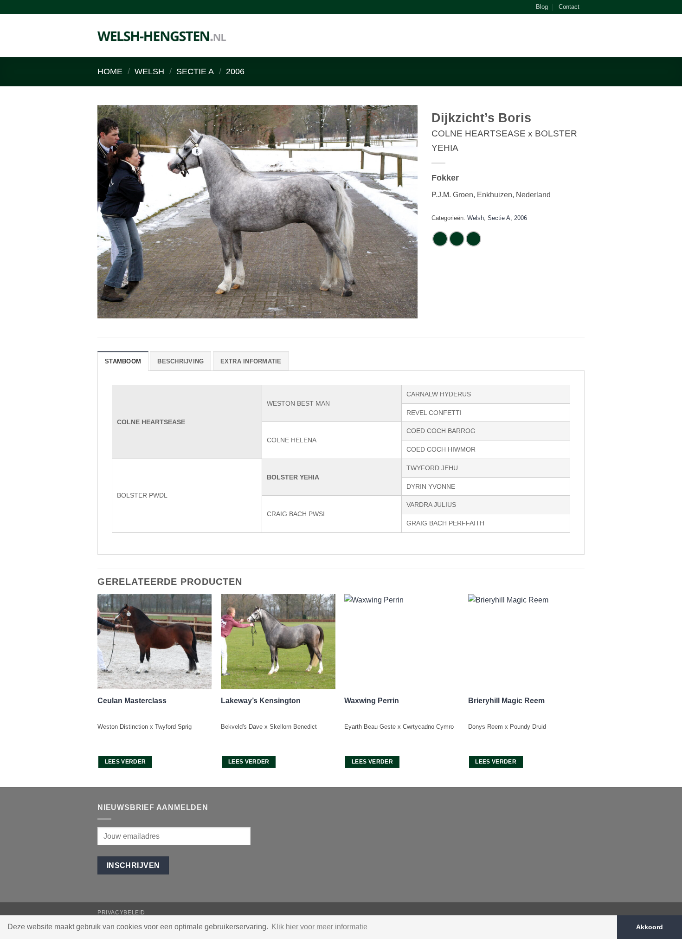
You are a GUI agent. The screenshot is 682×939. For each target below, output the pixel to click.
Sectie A (195, 71)
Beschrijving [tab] (180, 361)
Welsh (149, 71)
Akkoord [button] (649, 927)
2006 (235, 71)
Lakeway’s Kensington (261, 701)
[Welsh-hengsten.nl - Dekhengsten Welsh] (162, 35)
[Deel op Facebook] (440, 238)
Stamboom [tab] (123, 361)
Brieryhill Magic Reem (506, 701)
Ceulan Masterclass (132, 701)
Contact (569, 6)
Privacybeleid (121, 912)
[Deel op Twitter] (456, 238)
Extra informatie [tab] (251, 361)
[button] (580, 37)
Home (109, 71)
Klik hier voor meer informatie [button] (319, 927)
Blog (542, 6)
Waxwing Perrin (371, 701)
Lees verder (125, 761)
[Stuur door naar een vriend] (473, 238)
